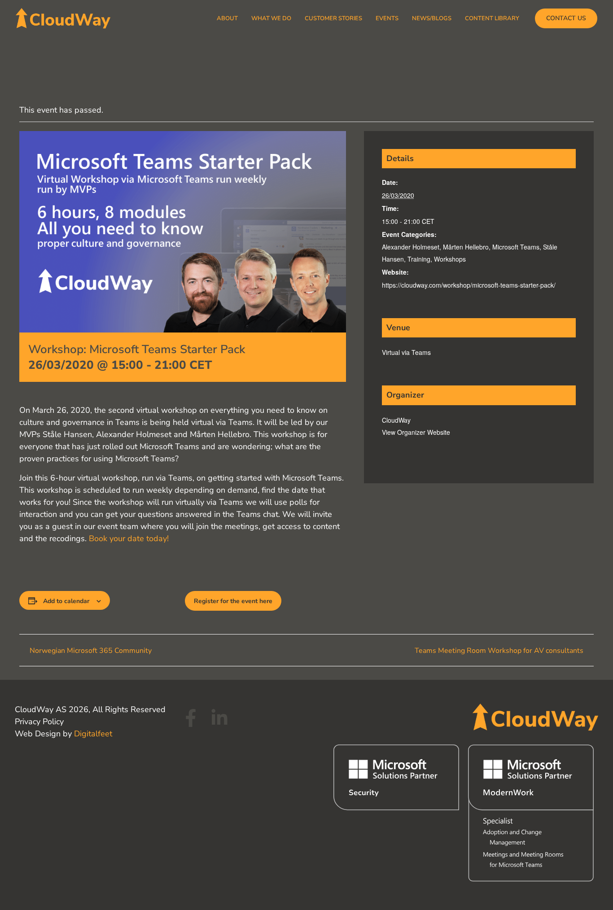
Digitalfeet (93, 733)
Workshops (450, 258)
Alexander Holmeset (410, 246)
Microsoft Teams (515, 246)
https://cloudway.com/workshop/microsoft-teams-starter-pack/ (469, 284)
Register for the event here (233, 601)
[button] (566, 18)
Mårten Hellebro (466, 246)
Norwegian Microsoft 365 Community (90, 651)
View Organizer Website (416, 432)
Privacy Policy (39, 721)
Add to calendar (66, 601)
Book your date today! (129, 538)
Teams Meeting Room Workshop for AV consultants (500, 651)
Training (418, 258)
